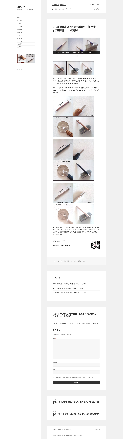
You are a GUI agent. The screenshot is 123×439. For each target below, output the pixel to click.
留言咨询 (97, 430)
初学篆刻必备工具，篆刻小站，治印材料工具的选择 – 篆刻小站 (79, 323)
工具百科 (19, 26)
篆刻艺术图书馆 (95, 4)
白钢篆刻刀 (74, 261)
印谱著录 (60, 430)
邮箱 (54, 369)
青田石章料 (55, 4)
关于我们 (19, 47)
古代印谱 (97, 9)
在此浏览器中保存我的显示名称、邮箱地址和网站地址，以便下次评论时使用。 (75, 377)
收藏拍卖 (19, 44)
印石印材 (19, 32)
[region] (76, 48)
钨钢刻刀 (63, 4)
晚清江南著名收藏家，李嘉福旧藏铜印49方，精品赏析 (69, 288)
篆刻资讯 (19, 20)
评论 (54, 338)
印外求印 (19, 41)
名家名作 (19, 38)
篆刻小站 (21, 7)
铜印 (84, 261)
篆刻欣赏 (61, 9)
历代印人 (55, 430)
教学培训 (19, 35)
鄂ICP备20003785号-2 (66, 435)
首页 (18, 18)
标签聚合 (69, 430)
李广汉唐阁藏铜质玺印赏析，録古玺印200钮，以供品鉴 (69, 293)
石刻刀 (80, 261)
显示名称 (55, 362)
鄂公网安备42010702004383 (76, 435)
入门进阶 (19, 23)
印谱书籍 (19, 29)
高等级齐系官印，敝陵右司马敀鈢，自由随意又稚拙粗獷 (69, 284)
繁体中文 (19, 69)
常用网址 (64, 430)
